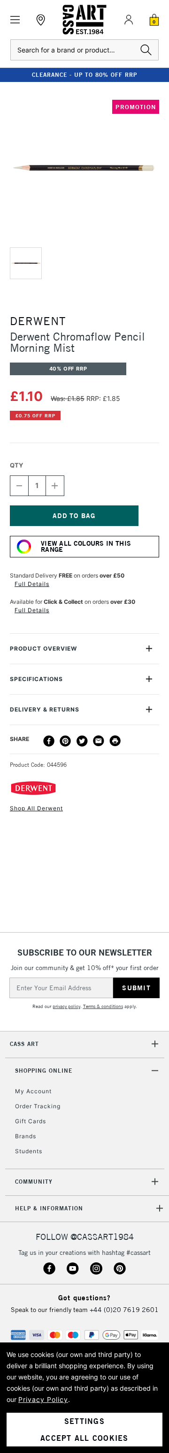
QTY (16, 465)
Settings (84, 1421)
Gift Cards (30, 1121)
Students (28, 1151)
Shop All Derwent (36, 808)
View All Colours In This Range (86, 546)
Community (34, 1181)
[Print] (115, 741)
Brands (25, 1136)
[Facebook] (48, 741)
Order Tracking (38, 1106)
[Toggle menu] (15, 20)
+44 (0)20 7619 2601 (124, 1309)
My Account (33, 1091)
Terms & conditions (103, 1006)
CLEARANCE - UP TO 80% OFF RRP (84, 75)
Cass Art (24, 1043)
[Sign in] (128, 19)
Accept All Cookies (84, 1438)
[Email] (98, 741)
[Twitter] (82, 741)
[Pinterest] (65, 741)
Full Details (32, 584)
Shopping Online (43, 1070)
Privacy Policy (43, 1399)
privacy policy (66, 1006)
